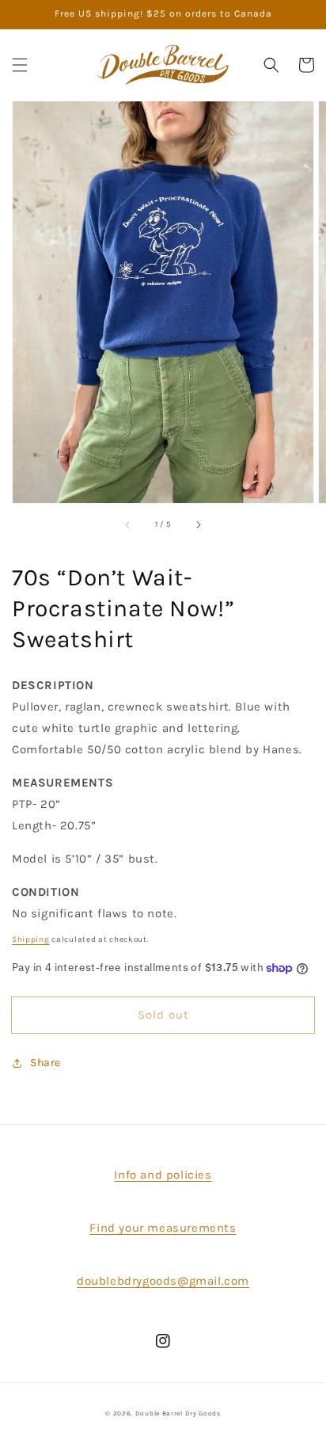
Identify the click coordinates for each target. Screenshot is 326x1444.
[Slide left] (128, 525)
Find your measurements (162, 1228)
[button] (19, 65)
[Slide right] (197, 525)
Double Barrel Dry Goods (178, 1413)
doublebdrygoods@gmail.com (163, 1281)
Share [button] (45, 1062)
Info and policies (162, 1175)
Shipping (31, 939)
